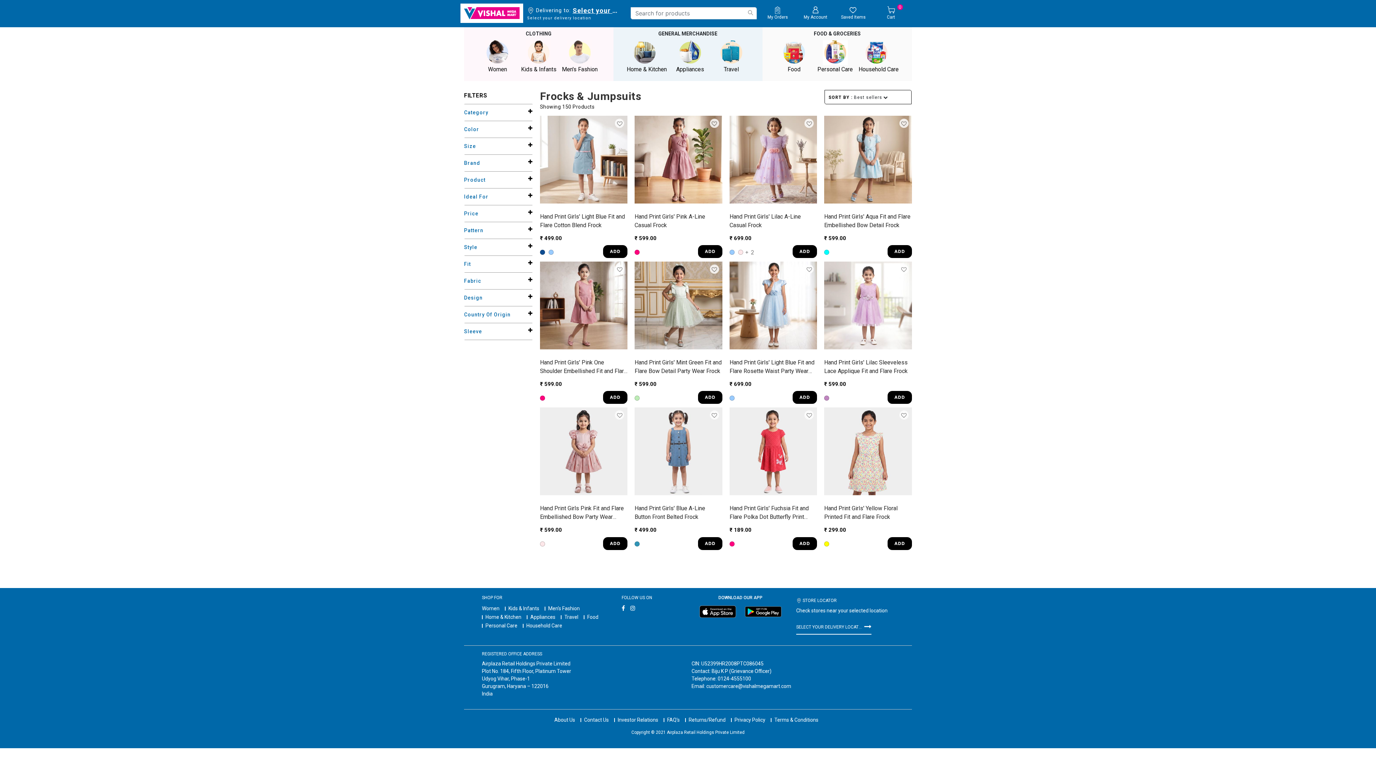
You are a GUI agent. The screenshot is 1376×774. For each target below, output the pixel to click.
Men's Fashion (564, 608)
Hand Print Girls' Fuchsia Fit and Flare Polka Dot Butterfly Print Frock (769, 513)
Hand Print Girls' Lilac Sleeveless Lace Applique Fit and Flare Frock (866, 366)
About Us (564, 720)
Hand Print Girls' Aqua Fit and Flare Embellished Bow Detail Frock (867, 221)
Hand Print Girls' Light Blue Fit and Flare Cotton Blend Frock (582, 221)
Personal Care (501, 626)
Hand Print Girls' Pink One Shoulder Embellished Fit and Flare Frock (583, 367)
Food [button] (794, 69)
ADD (615, 251)
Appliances (542, 617)
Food (592, 617)
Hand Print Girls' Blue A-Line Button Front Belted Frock (670, 512)
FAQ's (673, 720)
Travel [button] (731, 69)
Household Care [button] (879, 69)
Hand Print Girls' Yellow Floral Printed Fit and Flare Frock (861, 512)
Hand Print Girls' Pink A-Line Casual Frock (670, 221)
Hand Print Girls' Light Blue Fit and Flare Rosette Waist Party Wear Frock (772, 367)
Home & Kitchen (503, 617)
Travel (571, 617)
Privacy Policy (750, 720)
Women (491, 608)
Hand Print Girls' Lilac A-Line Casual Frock (765, 221)
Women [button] (497, 69)
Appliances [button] (690, 69)
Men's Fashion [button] (580, 69)
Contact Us (596, 720)
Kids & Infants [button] (538, 69)
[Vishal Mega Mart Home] (491, 13)
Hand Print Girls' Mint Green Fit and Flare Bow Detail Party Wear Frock (678, 366)
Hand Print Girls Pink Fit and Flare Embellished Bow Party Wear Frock (582, 513)
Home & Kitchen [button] (647, 69)
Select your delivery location (596, 10)
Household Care (544, 626)
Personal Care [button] (835, 69)
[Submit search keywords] (750, 13)
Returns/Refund (707, 720)
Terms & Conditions (796, 720)
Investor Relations (638, 720)
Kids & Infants (523, 608)
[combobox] (694, 13)
